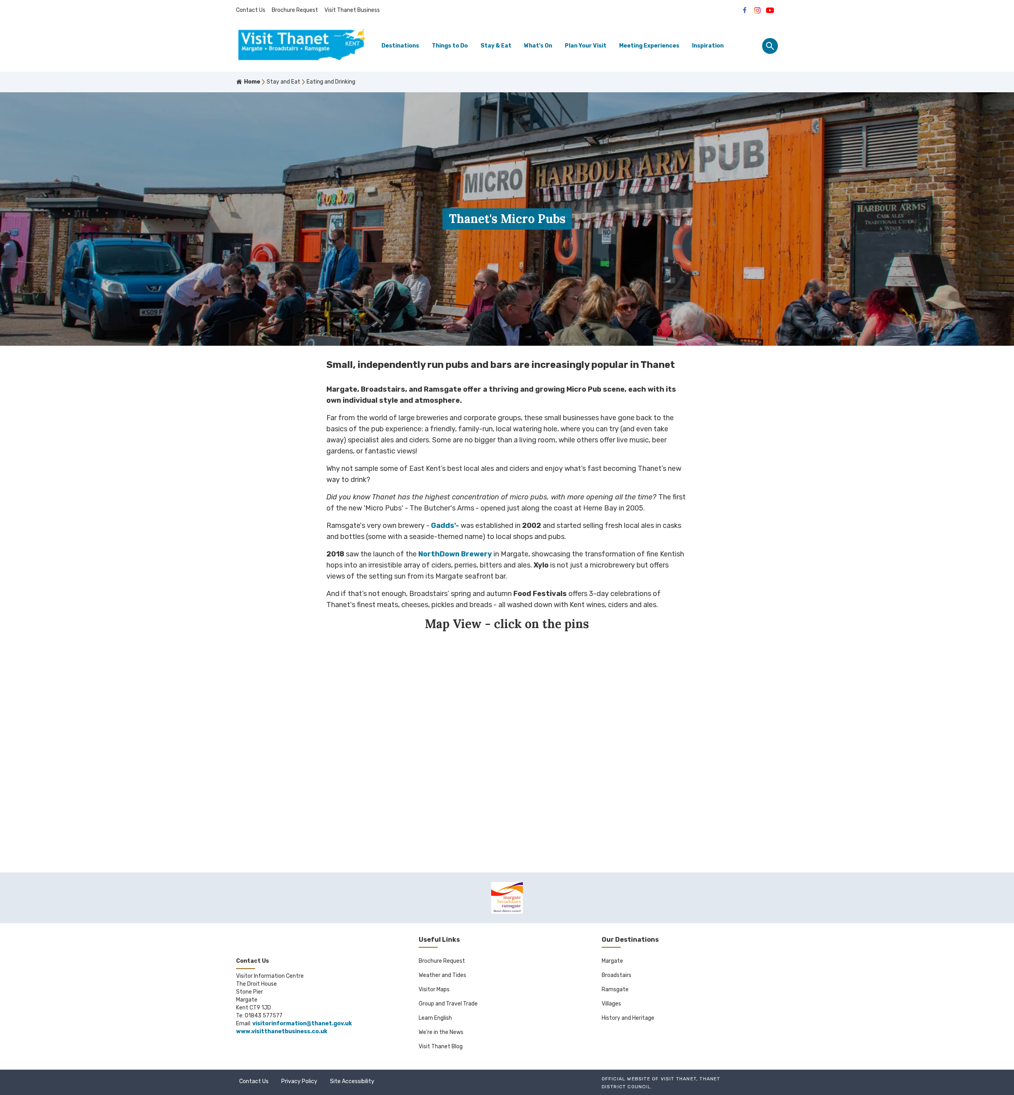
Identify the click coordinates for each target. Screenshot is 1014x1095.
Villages (611, 1003)
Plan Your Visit (585, 45)
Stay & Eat (495, 45)
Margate (612, 961)
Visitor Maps (434, 989)
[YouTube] (770, 10)
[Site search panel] (770, 46)
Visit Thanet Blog (441, 1046)
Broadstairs (616, 975)
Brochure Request (295, 10)
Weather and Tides (442, 975)
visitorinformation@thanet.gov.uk (302, 1023)
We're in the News (441, 1032)
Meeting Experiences (649, 45)
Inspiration (708, 45)
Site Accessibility (352, 1081)
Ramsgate (615, 989)
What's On (538, 45)
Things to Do (450, 45)
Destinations (400, 45)
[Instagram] (757, 10)
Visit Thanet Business (352, 10)
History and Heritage (628, 1018)
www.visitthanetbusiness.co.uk (281, 1031)
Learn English (435, 1018)
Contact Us (250, 10)
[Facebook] (744, 10)
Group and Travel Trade (448, 1003)
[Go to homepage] (301, 46)
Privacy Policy (299, 1081)
